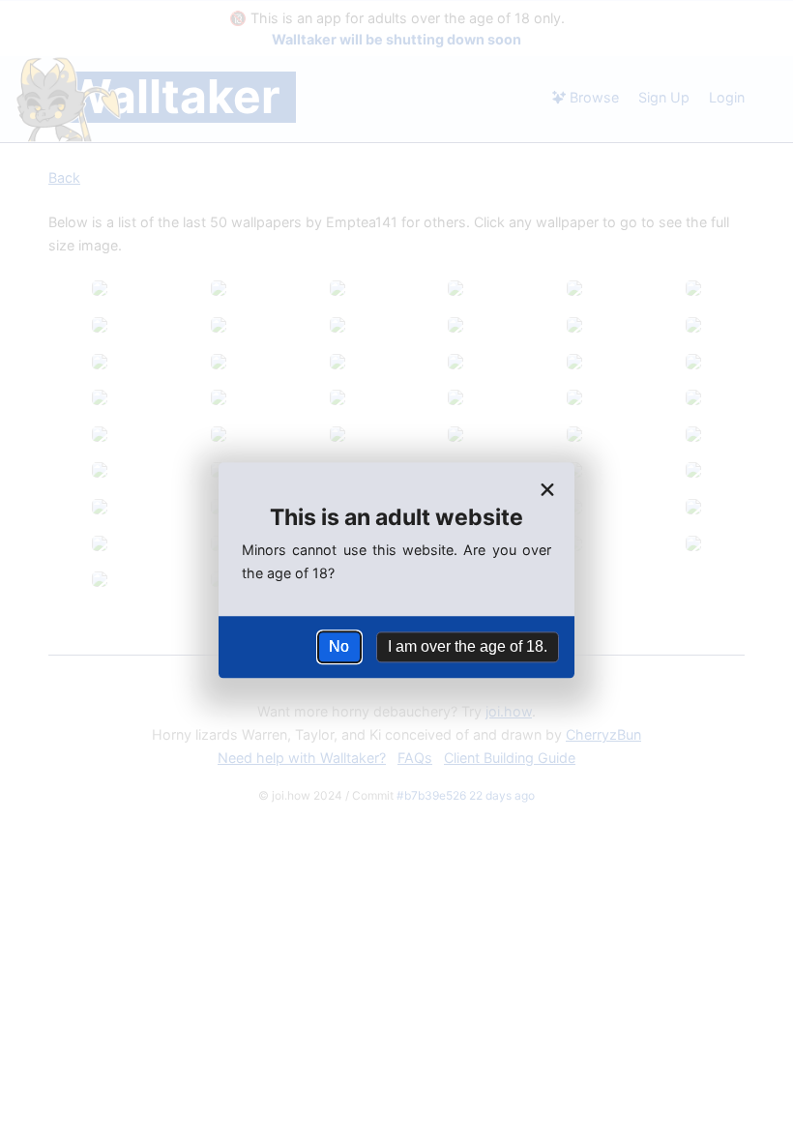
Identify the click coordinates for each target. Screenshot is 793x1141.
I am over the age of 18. (467, 646)
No (339, 646)
